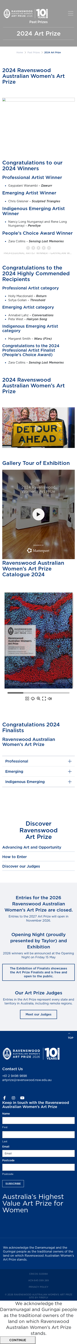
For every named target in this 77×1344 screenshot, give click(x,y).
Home (19, 52)
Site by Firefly (38, 1297)
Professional (16, 761)
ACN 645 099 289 (45, 1280)
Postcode (7, 1173)
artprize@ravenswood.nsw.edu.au (27, 1080)
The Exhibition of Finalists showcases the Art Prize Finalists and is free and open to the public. (38, 972)
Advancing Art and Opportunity (31, 847)
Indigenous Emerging (25, 781)
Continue (17, 1340)
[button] (71, 13)
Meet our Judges (38, 1014)
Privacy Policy (45, 1286)
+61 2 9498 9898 (14, 1076)
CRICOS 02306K (45, 1273)
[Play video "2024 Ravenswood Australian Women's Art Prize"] (38, 427)
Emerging (14, 771)
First (4, 1127)
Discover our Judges (21, 866)
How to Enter (14, 856)
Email (12, 1146)
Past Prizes (33, 52)
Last (4, 1141)
